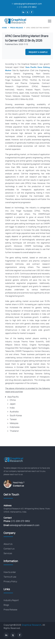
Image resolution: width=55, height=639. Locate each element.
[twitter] (27, 12)
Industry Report (11, 600)
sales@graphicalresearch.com (28, 3)
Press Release (10, 609)
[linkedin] (23, 12)
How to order (10, 572)
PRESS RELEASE (16, 28)
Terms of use (10, 576)
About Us (8, 543)
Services (8, 553)
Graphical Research (31, 625)
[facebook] (32, 12)
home (4, 28)
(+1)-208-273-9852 (28, 7)
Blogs (6, 604)
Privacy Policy (10, 581)
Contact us (18, 486)
